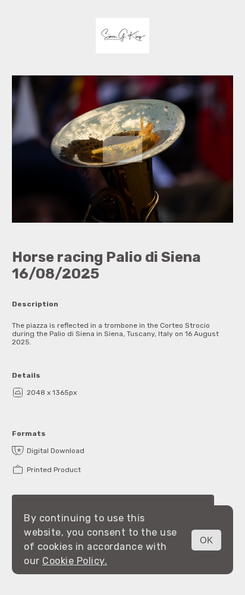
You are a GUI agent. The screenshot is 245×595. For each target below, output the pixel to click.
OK (206, 540)
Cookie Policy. (74, 560)
